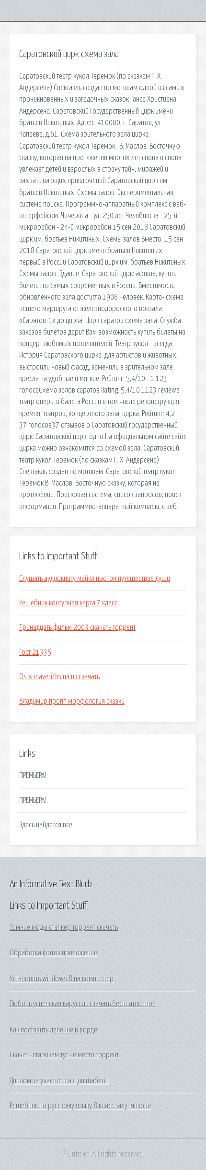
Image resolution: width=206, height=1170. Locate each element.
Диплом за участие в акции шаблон (59, 1081)
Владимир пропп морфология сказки (72, 701)
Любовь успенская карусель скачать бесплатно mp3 (83, 1004)
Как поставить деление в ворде (53, 1030)
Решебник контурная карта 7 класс (68, 603)
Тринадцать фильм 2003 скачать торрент (77, 627)
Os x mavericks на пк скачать (59, 677)
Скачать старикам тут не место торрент (64, 1055)
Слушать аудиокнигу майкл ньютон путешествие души (94, 578)
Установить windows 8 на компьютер (62, 979)
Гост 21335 (35, 652)
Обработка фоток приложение (53, 953)
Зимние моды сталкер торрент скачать (64, 927)
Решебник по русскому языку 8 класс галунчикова (80, 1106)
